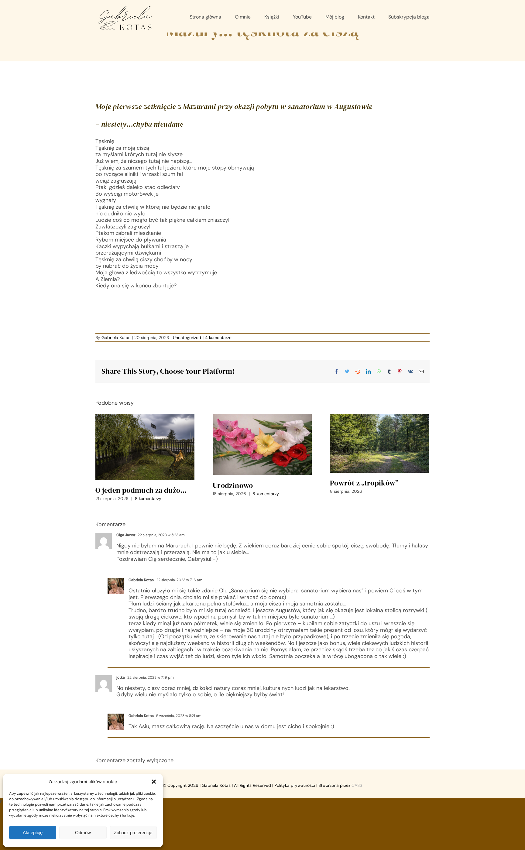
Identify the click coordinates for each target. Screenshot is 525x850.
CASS (357, 785)
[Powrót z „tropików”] (379, 443)
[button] (154, 782)
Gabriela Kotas (115, 337)
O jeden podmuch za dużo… (141, 490)
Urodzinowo (233, 485)
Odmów (83, 832)
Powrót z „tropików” (364, 483)
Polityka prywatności (294, 785)
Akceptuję (33, 832)
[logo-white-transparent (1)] (125, 7)
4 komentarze (218, 337)
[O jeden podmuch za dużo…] (144, 447)
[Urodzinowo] (262, 444)
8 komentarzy (148, 498)
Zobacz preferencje (133, 832)
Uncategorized (187, 337)
